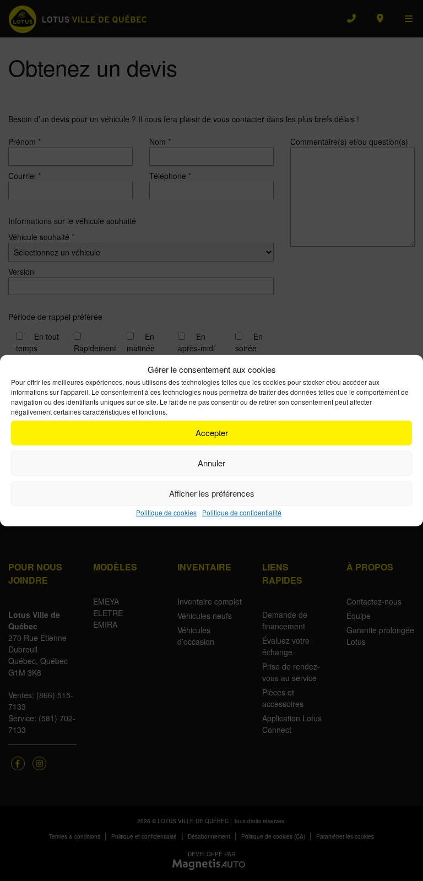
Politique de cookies (166, 511)
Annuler (211, 463)
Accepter (212, 432)
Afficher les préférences (211, 493)
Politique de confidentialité (241, 511)
